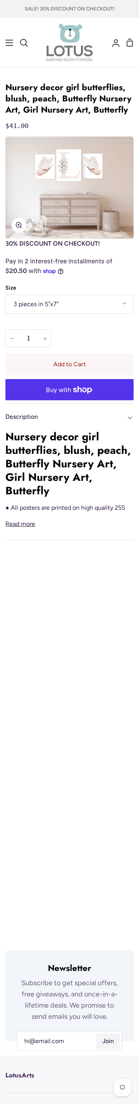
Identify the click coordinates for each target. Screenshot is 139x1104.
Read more (20, 524)
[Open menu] (7, 43)
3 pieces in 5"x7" (36, 304)
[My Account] (113, 42)
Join (108, 1041)
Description (21, 416)
